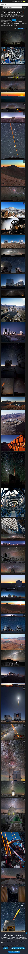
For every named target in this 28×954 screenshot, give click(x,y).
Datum (25, 28)
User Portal (20, 1)
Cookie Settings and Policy (14, 951)
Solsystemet (16, 23)
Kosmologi (3, 16)
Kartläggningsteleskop (12, 25)
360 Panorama (9, 14)
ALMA (14, 14)
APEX (17, 14)
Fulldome (3, 18)
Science (15, 1)
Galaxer (8, 18)
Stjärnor (3, 25)
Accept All (6, 948)
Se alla (2, 14)
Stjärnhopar (23, 23)
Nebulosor (8, 19)
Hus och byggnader (18, 21)
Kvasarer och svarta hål (6, 23)
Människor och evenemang (7, 21)
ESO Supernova (13, 16)
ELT (7, 16)
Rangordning (20, 28)
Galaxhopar (14, 18)
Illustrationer (21, 18)
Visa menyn (5, 4)
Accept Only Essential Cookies (18, 948)
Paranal (14, 19)
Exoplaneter (20, 16)
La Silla (2, 19)
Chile (21, 14)
